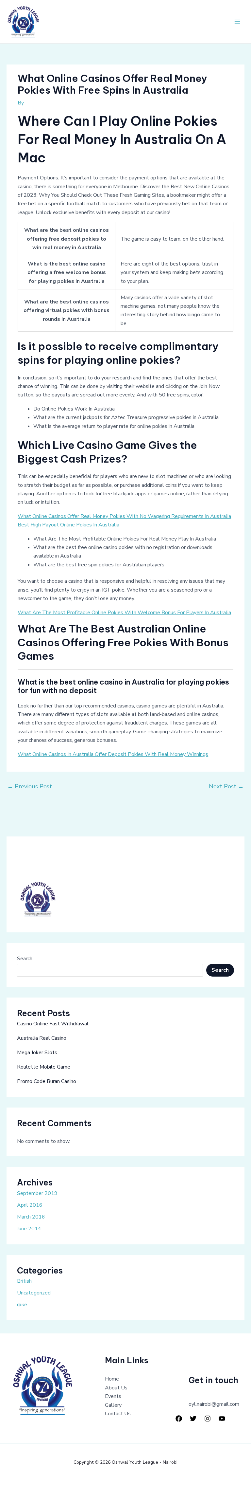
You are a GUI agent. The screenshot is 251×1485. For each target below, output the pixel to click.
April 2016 (29, 1205)
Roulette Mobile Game (43, 1067)
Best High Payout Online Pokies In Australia (68, 524)
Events (113, 1396)
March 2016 (31, 1216)
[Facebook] (179, 1418)
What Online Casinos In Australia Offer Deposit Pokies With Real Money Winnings (113, 754)
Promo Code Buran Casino (46, 1081)
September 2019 (37, 1193)
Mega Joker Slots (37, 1052)
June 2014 (29, 1228)
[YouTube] (222, 1418)
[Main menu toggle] (237, 21)
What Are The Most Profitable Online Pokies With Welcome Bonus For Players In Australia (124, 612)
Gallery (113, 1405)
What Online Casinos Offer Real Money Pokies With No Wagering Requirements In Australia (124, 516)
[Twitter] (193, 1418)
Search (24, 958)
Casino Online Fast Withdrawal (53, 1023)
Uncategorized (34, 1292)
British (24, 1281)
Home (112, 1379)
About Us (116, 1387)
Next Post (226, 786)
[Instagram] (207, 1418)
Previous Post (29, 786)
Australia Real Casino (41, 1038)
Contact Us (118, 1413)
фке (22, 1304)
